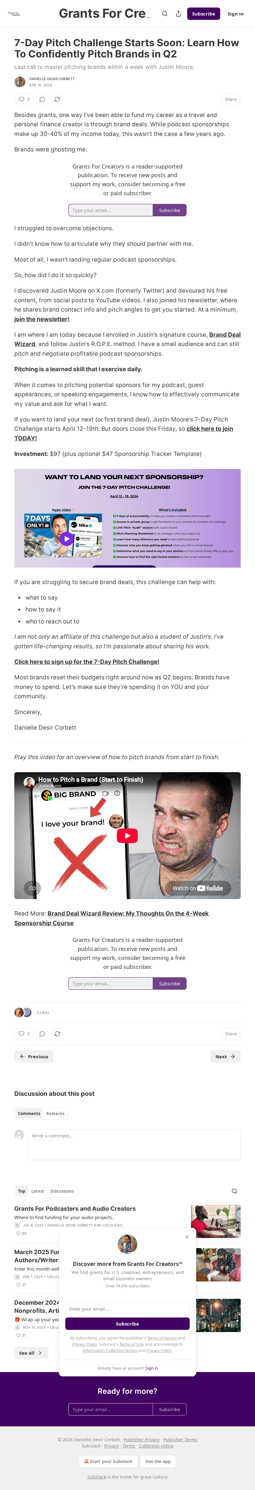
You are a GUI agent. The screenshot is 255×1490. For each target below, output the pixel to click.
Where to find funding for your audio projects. (63, 1217)
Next (221, 1056)
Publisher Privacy (142, 1440)
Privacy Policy (84, 1344)
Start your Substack (111, 1461)
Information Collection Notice (110, 1350)
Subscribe (203, 14)
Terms (129, 1446)
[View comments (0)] (42, 99)
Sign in (236, 14)
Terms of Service (162, 1338)
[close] (187, 1237)
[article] (127, 1221)
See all (27, 1353)
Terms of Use (131, 1344)
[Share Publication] (178, 13)
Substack (96, 1477)
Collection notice (156, 1446)
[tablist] (41, 1113)
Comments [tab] (29, 1113)
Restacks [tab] (55, 1113)
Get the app (158, 1461)
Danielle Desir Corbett (52, 79)
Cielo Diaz (112, 1225)
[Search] (165, 13)
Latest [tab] (37, 1191)
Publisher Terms (180, 1440)
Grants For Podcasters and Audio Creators (75, 1208)
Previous (38, 1056)
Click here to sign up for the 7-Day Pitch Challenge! (86, 661)
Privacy (111, 1446)
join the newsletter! (41, 319)
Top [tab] (21, 1191)
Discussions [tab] (62, 1191)
